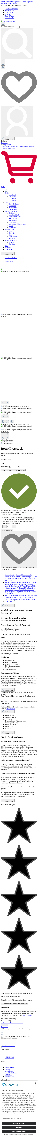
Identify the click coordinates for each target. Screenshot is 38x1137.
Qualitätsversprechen (11, 9)
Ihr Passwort (5, 1021)
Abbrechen (4, 1027)
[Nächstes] (7, 402)
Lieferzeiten (8, 1069)
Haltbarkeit (8, 1075)
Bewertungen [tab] (9, 601)
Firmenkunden (9, 18)
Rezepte (7, 14)
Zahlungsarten (9, 1076)
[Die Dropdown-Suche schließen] (3, 60)
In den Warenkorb (7, 530)
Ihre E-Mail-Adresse (8, 1019)
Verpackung (9, 1071)
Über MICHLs (9, 12)
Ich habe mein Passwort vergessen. (12, 1023)
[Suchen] (17, 43)
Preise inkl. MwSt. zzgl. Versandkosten (13, 470)
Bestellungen (30, 146)
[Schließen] (1, 419)
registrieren (7, 144)
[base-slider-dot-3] (5, 405)
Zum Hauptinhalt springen (9, 2)
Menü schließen (9, 139)
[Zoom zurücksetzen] (7, 421)
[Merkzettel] (19, 104)
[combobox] (10, 27)
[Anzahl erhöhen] (14, 526)
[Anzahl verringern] (4, 526)
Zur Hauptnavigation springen (17, 2)
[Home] (6, 191)
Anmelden (4, 143)
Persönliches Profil (13, 146)
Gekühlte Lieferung (11, 1073)
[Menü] (3, 24)
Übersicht (4, 146)
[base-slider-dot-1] (1, 405)
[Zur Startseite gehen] (8, 21)
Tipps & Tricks (9, 16)
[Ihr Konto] (17, 121)
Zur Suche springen (24, 2)
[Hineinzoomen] (12, 421)
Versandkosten (9, 1067)
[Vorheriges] (3, 402)
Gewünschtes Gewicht (11, 517)
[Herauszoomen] (3, 421)
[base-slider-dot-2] (3, 405)
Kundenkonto (9, 1056)
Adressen (23, 146)
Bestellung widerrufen (8, 148)
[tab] (21, 577)
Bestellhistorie (9, 1058)
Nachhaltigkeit (9, 10)
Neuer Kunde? (28, 1015)
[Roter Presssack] (15, 424)
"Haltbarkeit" (10, 709)
